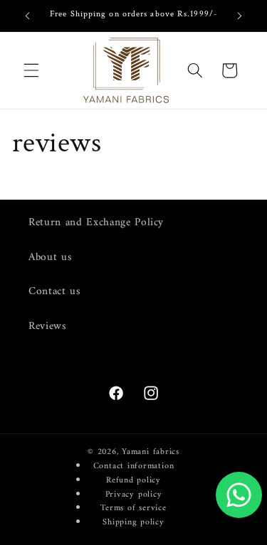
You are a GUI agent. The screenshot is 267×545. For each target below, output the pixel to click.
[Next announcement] (240, 15)
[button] (31, 70)
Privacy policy (133, 494)
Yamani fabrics (150, 452)
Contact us (54, 291)
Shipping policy (133, 522)
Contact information (133, 466)
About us (50, 257)
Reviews (47, 326)
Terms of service (133, 508)
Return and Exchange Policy (96, 222)
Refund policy (133, 480)
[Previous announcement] (27, 15)
